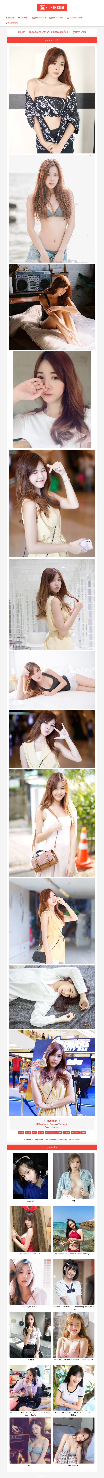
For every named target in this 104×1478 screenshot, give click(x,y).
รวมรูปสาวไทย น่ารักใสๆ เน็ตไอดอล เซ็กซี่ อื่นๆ (49, 32)
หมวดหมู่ (23, 17)
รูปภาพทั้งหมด (40, 17)
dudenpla (55, 1127)
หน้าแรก (11, 17)
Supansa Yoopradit (59, 1124)
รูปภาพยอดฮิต (57, 17)
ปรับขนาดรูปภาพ (75, 17)
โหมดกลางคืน (12, 22)
